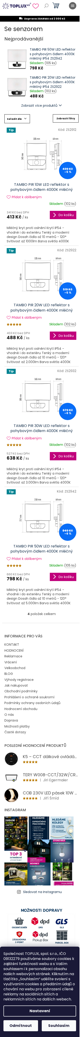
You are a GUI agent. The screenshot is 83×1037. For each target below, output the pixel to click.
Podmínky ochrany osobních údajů (32, 703)
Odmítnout (20, 1025)
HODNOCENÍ (14, 650)
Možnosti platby (17, 726)
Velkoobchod (14, 668)
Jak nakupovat (16, 685)
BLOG (8, 673)
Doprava (11, 720)
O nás (9, 714)
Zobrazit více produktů (39, 105)
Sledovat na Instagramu (42, 892)
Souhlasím (58, 1025)
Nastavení (40, 1011)
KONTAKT (11, 644)
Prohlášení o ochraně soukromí (29, 697)
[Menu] (72, 5)
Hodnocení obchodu (20, 709)
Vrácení (10, 662)
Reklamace (13, 656)
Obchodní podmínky (21, 691)
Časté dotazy (15, 732)
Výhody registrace (19, 679)
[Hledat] (46, 5)
